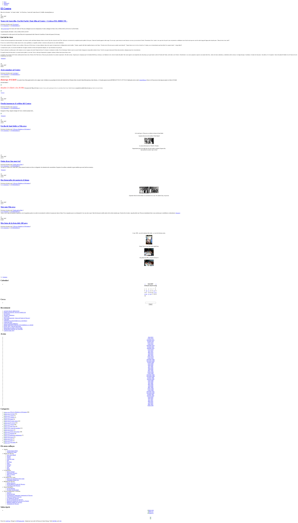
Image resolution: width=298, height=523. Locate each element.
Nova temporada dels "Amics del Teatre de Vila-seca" (17, 318)
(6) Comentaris (5, 166)
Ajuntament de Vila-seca (13, 503)
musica (11, 430)
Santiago (9, 464)
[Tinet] (150, 518)
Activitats (15, 73)
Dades (11, 419)
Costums (12, 417)
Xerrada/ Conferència (9, 315)
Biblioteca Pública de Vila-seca (14, 502)
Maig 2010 (150, 352)
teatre (11, 439)
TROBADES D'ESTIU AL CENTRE (13, 329)
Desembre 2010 (150, 345)
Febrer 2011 (151, 342)
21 (154, 292)
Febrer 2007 (151, 405)
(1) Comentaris (5, 25)
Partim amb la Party (18, 164)
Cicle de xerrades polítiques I (11, 323)
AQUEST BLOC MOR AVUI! (11, 311)
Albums (6, 4)
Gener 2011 (150, 344)
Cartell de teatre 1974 (9, 330)
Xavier (8, 466)
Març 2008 (150, 387)
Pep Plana (9, 462)
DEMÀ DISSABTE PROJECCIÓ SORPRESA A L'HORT (18, 325)
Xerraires (9, 492)
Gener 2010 (151, 358)
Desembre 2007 (150, 391)
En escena (15, 24)
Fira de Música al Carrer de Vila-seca (16, 484)
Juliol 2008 (150, 381)
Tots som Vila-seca (8, 207)
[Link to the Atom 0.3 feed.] (151, 513)
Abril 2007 (150, 402)
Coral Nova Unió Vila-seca (13, 485)
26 (150, 294)
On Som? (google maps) (13, 490)
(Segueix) (3, 58)
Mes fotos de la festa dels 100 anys (14, 223)
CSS (60, 521)
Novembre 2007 (151, 393)
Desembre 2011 (150, 340)
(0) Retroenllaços (15, 25)
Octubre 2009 (150, 362)
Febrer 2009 (151, 372)
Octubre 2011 (150, 341)
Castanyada (6, 316)
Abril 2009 (150, 369)
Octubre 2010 (150, 347)
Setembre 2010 (150, 348)
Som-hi (15, 106)
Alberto (9, 457)
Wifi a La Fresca (11, 474)
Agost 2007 (150, 397)
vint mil (9, 456)
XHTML (54, 521)
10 (146, 290)
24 (146, 294)
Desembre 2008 (150, 375)
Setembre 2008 (150, 379)
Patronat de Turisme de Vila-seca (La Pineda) (18, 501)
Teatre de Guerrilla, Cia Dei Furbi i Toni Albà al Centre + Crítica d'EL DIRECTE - (34, 21)
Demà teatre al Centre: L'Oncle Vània (13, 327)
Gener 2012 (151, 338)
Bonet (8, 469)
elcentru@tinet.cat (142, 80)
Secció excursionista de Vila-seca (15, 499)
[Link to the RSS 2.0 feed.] (150, 511)
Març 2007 (150, 404)
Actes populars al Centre (10, 70)
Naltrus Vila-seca (11, 483)
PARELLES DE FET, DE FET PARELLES (15, 312)
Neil (8, 460)
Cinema (12, 415)
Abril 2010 (150, 354)
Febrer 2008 (151, 388)
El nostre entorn (14, 421)
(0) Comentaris (5, 74)
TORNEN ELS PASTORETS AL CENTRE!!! (15, 320)
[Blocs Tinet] (150, 517)
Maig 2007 (150, 401)
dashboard (6, 3)
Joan (8, 467)
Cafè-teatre (6, 319)
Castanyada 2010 (8, 322)
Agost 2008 (150, 380)
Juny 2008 (150, 383)
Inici (5, 2)
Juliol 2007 (150, 398)
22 (155, 292)
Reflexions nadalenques (16, 435)
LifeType (8, 521)
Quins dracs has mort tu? (11, 161)
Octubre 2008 (150, 377)
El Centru (6, 8)
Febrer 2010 (151, 356)
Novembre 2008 (151, 376)
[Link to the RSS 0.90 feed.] (151, 510)
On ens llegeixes (11, 488)
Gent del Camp (10, 459)
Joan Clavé (12, 426)
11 (148, 290)
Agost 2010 (150, 349)
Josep (8, 463)
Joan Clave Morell (11, 455)
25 (148, 294)
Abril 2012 (150, 337)
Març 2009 (150, 370)
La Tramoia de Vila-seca (13, 498)
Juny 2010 (150, 351)
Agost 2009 (150, 363)
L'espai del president (15, 428)
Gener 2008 (151, 390)
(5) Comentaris (5, 108)
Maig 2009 (150, 368)
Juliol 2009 (150, 365)
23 (145, 294)
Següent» (5, 277)
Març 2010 (150, 355)
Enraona (9, 476)
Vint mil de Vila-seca (12, 473)
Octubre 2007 (150, 394)
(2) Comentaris (5, 211)
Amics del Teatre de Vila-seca (14, 497)
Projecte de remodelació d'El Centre (15, 478)
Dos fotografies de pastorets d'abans (15, 180)
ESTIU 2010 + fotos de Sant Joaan (12, 326)
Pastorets (12, 433)
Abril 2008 (150, 386)
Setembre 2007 (150, 395)
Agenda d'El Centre (12, 452)
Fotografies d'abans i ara (13, 480)
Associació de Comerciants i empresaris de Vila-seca (20, 495)
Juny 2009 (150, 366)
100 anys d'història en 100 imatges (21, 129)
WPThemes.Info (20, 521)
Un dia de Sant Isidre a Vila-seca (13, 126)
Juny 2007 (150, 400)
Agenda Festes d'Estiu (12, 450)
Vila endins (13, 442)
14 (154, 290)
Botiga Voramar (11, 471)
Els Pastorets (7, 314)
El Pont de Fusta (11, 494)
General (12, 424)
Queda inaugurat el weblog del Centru (16, 103)
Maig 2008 (150, 384)
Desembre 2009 (150, 359)
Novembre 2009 (151, 361)
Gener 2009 (151, 373)
